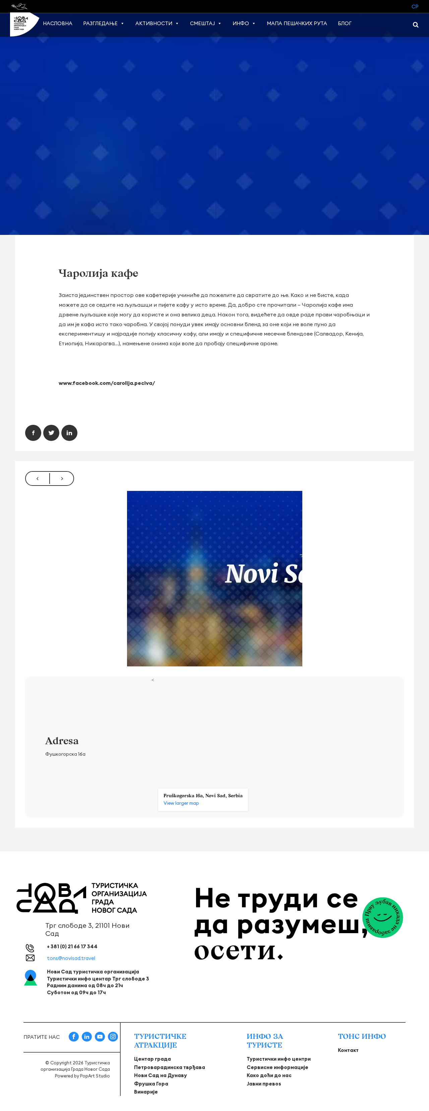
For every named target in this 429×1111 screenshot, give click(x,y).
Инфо (241, 23)
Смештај (202, 23)
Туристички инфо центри (279, 1059)
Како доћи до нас (269, 1075)
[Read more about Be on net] (20, 6)
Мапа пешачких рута (297, 23)
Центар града (152, 1059)
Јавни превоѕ (264, 1083)
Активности (153, 23)
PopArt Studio (95, 1075)
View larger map (181, 803)
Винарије (146, 1092)
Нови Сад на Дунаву (160, 1075)
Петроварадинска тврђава (169, 1067)
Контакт (348, 1050)
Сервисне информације (277, 1067)
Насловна (57, 23)
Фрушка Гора (151, 1083)
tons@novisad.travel (71, 958)
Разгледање (100, 23)
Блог (345, 23)
